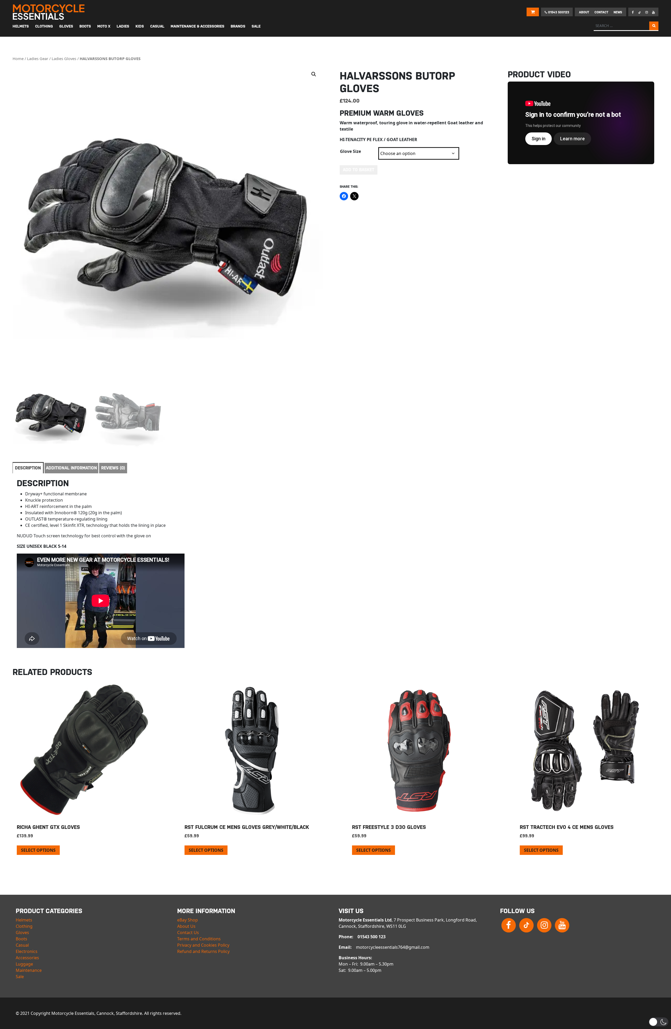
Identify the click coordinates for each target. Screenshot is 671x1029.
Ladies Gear (37, 58)
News (618, 12)
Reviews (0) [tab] (113, 467)
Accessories (27, 958)
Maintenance (29, 970)
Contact (601, 12)
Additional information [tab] (71, 467)
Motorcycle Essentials (49, 12)
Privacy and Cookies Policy (203, 945)
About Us (186, 926)
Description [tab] (28, 467)
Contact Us (188, 932)
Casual (22, 945)
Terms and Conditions (199, 939)
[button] (313, 74)
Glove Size (350, 151)
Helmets (24, 920)
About (584, 12)
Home (18, 58)
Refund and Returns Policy (203, 951)
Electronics (26, 951)
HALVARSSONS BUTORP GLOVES (110, 58)
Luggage (24, 964)
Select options (38, 850)
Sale (20, 976)
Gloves (22, 932)
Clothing (24, 926)
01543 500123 (558, 12)
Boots (21, 939)
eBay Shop (187, 920)
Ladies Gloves (64, 58)
